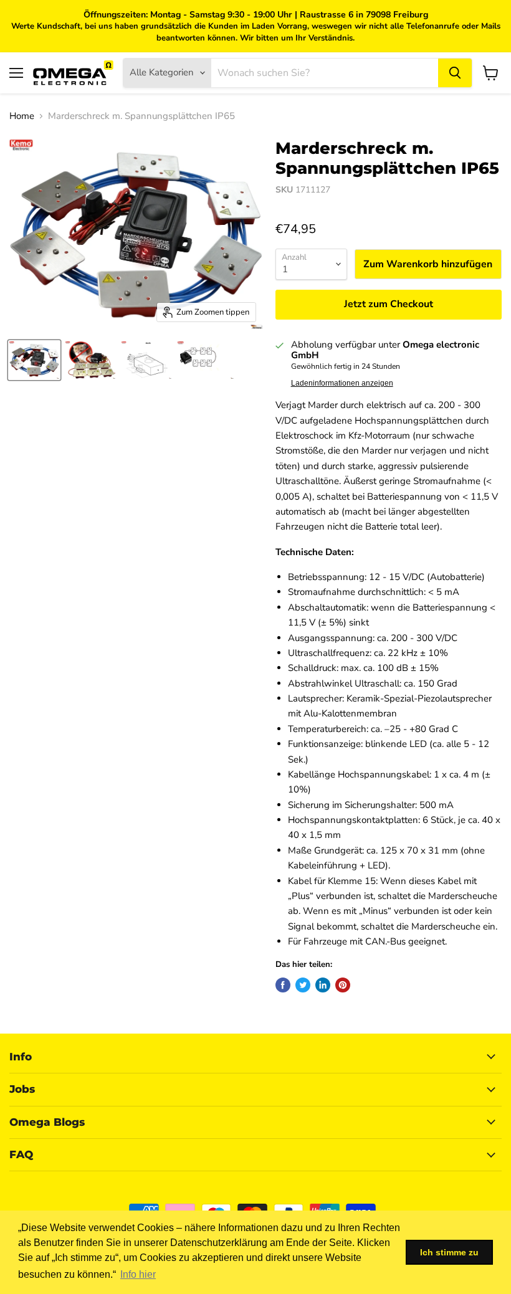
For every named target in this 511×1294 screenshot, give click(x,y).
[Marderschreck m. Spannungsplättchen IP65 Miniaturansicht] (34, 360)
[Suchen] (455, 73)
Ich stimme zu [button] (449, 1252)
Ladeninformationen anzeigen (342, 383)
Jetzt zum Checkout (388, 304)
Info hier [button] (138, 1274)
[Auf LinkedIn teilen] (322, 985)
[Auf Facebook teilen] (282, 985)
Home (21, 116)
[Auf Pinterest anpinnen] (342, 985)
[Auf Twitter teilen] (302, 985)
